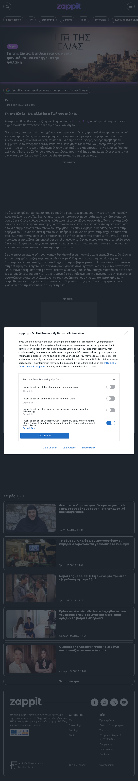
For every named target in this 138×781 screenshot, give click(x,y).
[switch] (110, 387)
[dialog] (69, 390)
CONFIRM (45, 435)
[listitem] (69, 379)
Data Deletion (50, 447)
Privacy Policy (88, 447)
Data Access (69, 447)
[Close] (127, 334)
